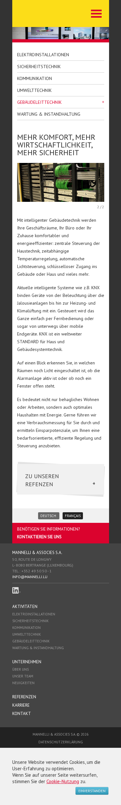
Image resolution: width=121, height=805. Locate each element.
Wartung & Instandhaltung (48, 114)
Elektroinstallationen (43, 55)
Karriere (21, 705)
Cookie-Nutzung (62, 781)
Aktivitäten (24, 606)
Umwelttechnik (34, 90)
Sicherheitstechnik (39, 66)
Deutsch (48, 516)
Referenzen (24, 697)
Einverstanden (92, 791)
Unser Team (22, 676)
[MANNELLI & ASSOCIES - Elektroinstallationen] (46, 13)
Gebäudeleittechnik (39, 102)
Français (73, 516)
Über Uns (20, 669)
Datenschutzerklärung (60, 742)
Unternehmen (26, 662)
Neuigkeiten (23, 683)
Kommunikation (34, 78)
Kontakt (21, 713)
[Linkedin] (16, 590)
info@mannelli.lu (29, 576)
